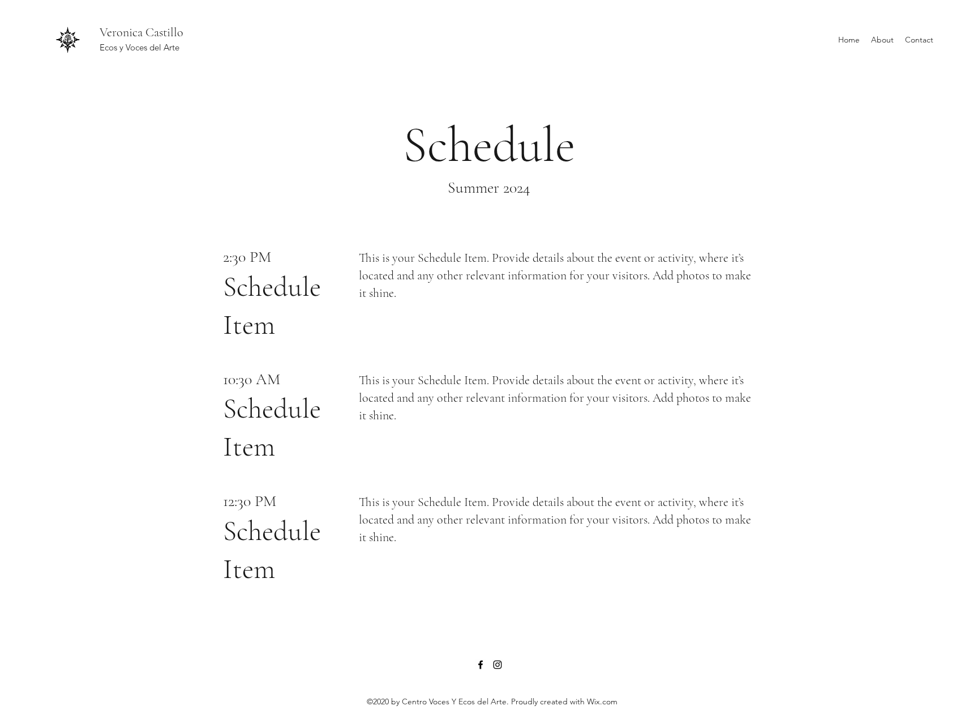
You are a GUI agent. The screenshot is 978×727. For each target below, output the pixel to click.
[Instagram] (497, 664)
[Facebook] (480, 664)
